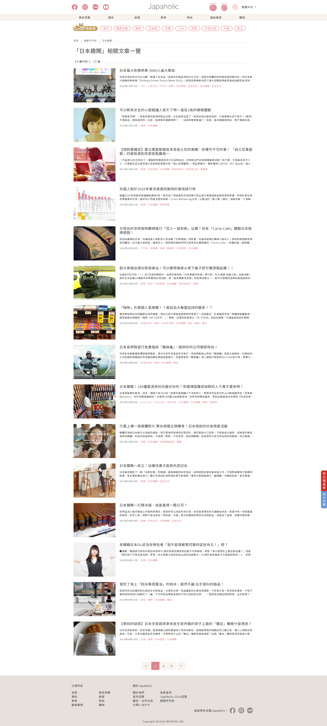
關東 (138, 28)
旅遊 (137, 17)
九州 (181, 28)
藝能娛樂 (216, 17)
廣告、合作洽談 (143, 701)
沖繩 (168, 28)
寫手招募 (138, 696)
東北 (240, 28)
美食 (163, 17)
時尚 (190, 17)
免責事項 (166, 692)
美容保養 (84, 17)
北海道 (153, 28)
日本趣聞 (107, 40)
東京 (106, 28)
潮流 (111, 17)
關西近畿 (122, 28)
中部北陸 (210, 28)
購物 (242, 17)
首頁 (76, 40)
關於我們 (138, 692)
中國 (227, 28)
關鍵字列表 (90, 40)
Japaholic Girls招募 (173, 696)
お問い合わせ (141, 705)
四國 (194, 28)
